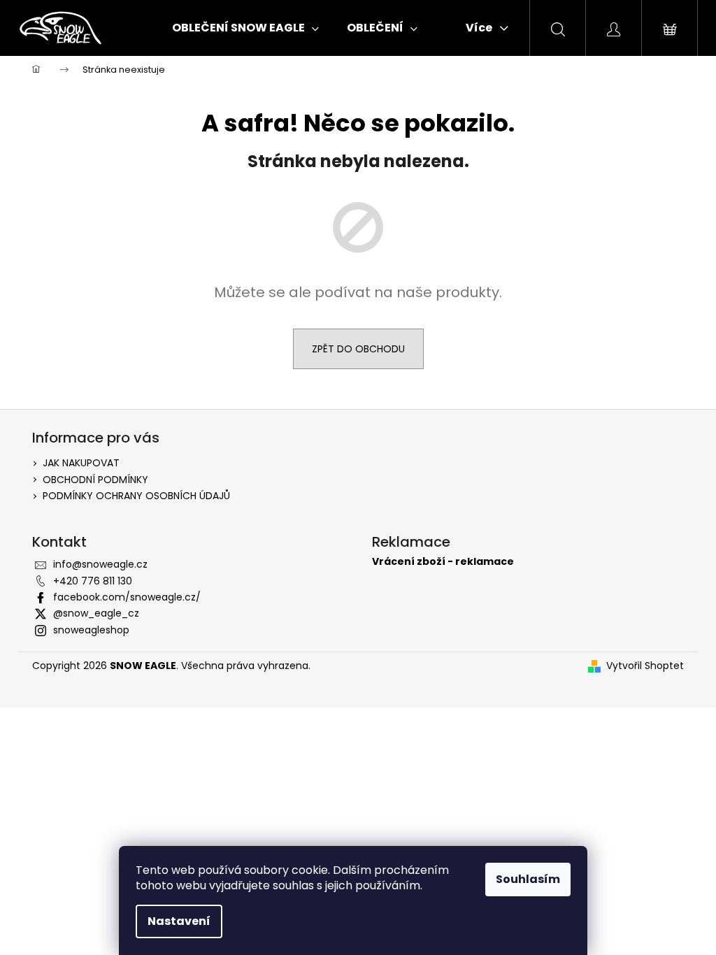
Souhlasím (528, 879)
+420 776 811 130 (92, 581)
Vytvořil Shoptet (645, 666)
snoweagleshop (91, 630)
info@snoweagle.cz (100, 564)
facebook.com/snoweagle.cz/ (127, 597)
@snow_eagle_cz (96, 613)
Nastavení (179, 921)
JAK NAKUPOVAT (81, 463)
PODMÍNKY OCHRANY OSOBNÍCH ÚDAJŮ (136, 496)
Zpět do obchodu (358, 349)
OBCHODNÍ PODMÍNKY (95, 480)
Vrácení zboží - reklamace (443, 562)
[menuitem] (245, 28)
